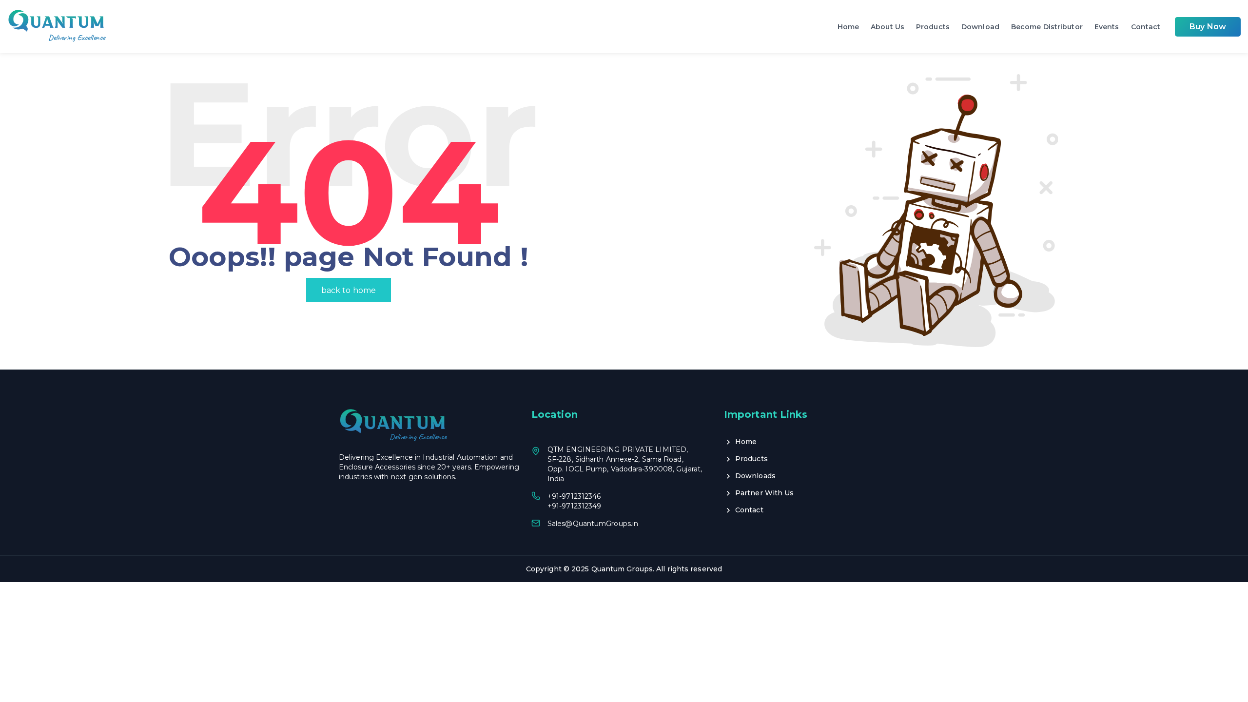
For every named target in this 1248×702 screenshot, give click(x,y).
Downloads (755, 475)
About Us (887, 26)
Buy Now (1208, 26)
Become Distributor (1047, 26)
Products (933, 26)
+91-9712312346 (574, 496)
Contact (1146, 26)
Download (980, 26)
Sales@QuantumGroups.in (592, 523)
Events (1106, 26)
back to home (348, 290)
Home (848, 26)
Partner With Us (764, 492)
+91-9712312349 (574, 506)
